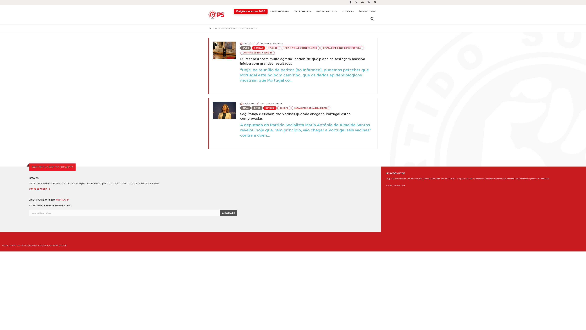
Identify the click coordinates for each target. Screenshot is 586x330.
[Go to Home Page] (210, 28)
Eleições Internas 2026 (250, 11)
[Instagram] (369, 2)
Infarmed (273, 48)
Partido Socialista (273, 43)
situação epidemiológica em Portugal (342, 48)
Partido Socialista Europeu (452, 179)
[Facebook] (350, 2)
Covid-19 (284, 108)
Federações (544, 179)
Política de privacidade (395, 185)
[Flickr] (375, 2)
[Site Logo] (217, 14)
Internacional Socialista (517, 179)
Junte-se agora (38, 189)
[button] (372, 19)
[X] (356, 2)
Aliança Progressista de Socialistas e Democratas (485, 179)
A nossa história (279, 11)
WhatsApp (62, 199)
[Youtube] (362, 2)
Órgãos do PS (301, 11)
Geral (245, 108)
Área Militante (367, 11)
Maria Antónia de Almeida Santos (300, 48)
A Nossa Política (325, 11)
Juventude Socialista (431, 179)
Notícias (347, 11)
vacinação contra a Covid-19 (257, 53)
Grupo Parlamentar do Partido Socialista (404, 179)
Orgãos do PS (533, 179)
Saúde (246, 48)
